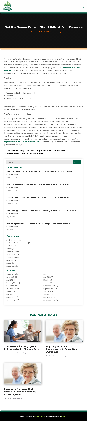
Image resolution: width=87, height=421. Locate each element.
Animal (9, 249)
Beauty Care (11, 266)
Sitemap (64, 416)
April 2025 (47, 294)
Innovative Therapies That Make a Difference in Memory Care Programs (20, 391)
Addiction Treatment (14, 240)
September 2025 (50, 289)
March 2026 (48, 280)
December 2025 (12, 286)
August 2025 (11, 292)
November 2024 (49, 300)
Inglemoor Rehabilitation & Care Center (22, 142)
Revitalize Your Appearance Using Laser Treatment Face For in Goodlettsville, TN (37, 184)
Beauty (9, 263)
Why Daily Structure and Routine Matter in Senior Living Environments (62, 349)
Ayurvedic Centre (12, 257)
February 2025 (49, 297)
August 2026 (11, 274)
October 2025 (11, 289)
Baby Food (10, 260)
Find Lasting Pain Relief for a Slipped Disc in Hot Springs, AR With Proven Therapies (38, 224)
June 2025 (47, 292)
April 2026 (10, 280)
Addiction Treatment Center (17, 243)
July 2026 (47, 274)
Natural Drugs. (39, 416)
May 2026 (47, 277)
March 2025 (10, 297)
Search (76, 162)
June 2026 (10, 277)
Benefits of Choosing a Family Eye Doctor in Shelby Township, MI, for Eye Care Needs (39, 171)
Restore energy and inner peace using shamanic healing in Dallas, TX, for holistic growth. (41, 210)
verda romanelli (34, 32)
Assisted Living (55, 32)
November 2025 (49, 286)
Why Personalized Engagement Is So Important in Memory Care (21, 348)
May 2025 (9, 294)
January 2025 (11, 300)
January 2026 (48, 283)
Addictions (10, 246)
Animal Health (11, 251)
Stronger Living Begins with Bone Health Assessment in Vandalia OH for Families (37, 197)
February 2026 (11, 283)
